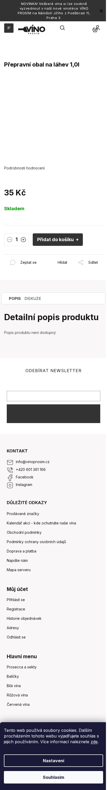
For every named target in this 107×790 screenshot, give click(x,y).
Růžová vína (17, 695)
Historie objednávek (24, 618)
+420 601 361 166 (31, 469)
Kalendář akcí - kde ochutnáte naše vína (41, 523)
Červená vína (18, 704)
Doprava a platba (21, 551)
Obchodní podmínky (24, 532)
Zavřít (32, 257)
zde (94, 741)
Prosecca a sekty (22, 667)
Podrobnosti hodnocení (24, 168)
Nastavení (53, 760)
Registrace (16, 609)
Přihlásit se (53, 413)
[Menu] (8, 28)
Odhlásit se (16, 637)
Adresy (13, 628)
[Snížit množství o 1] (9, 239)
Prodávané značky (23, 513)
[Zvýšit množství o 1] (23, 239)
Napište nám (17, 560)
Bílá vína (14, 685)
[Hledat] (62, 28)
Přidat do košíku (55, 239)
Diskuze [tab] (32, 298)
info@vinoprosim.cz (33, 461)
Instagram (24, 484)
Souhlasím (53, 777)
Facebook (25, 477)
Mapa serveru (19, 570)
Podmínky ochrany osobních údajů (36, 541)
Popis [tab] (15, 298)
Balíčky (13, 676)
